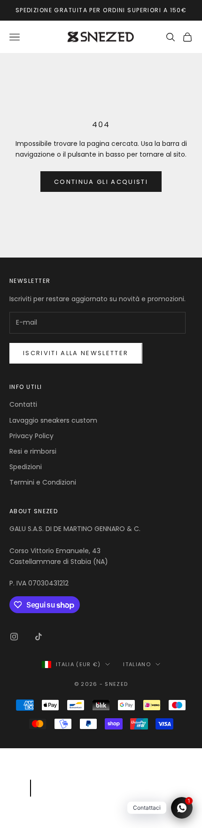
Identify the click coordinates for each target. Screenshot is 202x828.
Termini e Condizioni (42, 482)
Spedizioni (25, 466)
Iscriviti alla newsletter (76, 353)
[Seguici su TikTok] (38, 636)
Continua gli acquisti (101, 181)
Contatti (23, 404)
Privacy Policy (31, 436)
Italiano (137, 664)
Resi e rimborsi (32, 451)
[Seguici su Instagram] (14, 636)
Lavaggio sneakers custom (53, 420)
